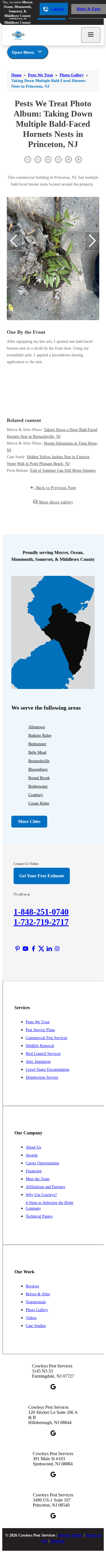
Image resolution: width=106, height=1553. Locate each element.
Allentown (36, 727)
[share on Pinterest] (58, 159)
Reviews (32, 1286)
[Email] (68, 159)
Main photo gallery (55, 502)
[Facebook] (33, 948)
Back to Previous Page (55, 488)
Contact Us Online (26, 864)
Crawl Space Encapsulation (47, 1069)
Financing (34, 1171)
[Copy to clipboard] (78, 159)
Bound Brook (39, 778)
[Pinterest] (17, 948)
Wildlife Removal (40, 1046)
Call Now (57, 9)
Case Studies (36, 1326)
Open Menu (23, 52)
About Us (33, 1147)
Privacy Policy (70, 1535)
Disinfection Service (42, 1077)
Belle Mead (37, 752)
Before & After (38, 1294)
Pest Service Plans (40, 1030)
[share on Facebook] (27, 159)
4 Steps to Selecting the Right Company (49, 1205)
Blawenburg (37, 769)
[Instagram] (57, 948)
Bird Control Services (43, 1054)
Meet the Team (37, 1179)
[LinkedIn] (49, 948)
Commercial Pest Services (46, 1038)
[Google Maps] (53, 1386)
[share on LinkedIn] (48, 159)
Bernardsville (38, 761)
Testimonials (36, 1302)
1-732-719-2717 (41, 922)
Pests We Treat (37, 1022)
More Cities (29, 821)
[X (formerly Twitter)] (41, 948)
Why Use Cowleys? (41, 1195)
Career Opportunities (42, 1163)
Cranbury (35, 795)
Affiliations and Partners (45, 1187)
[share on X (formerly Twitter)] (37, 159)
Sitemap (58, 1541)
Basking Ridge (39, 735)
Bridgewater (38, 786)
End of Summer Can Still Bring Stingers (63, 470)
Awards (32, 1155)
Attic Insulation (38, 1061)
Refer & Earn (88, 9)
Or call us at (22, 894)
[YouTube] (25, 948)
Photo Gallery (37, 1310)
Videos (31, 1318)
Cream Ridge (38, 803)
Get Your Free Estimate (41, 875)
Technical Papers (39, 1216)
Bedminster (37, 744)
